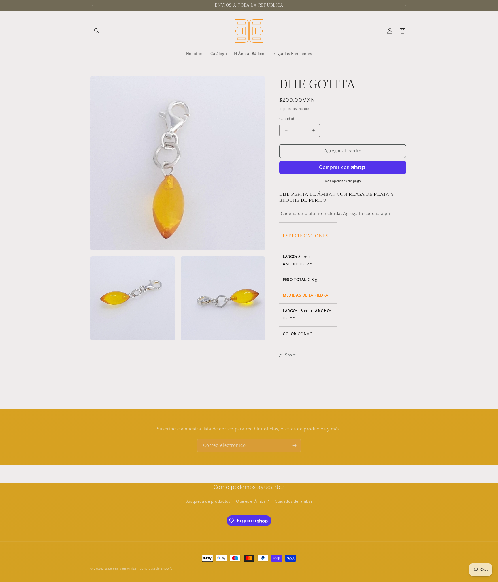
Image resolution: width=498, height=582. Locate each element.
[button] (96, 31)
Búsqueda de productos (208, 501)
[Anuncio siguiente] (405, 5)
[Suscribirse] (294, 445)
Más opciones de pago (343, 181)
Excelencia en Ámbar (120, 568)
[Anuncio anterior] (92, 5)
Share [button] (290, 355)
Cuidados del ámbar (293, 501)
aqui (385, 213)
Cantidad (286, 119)
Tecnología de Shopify (155, 568)
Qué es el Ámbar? (252, 501)
